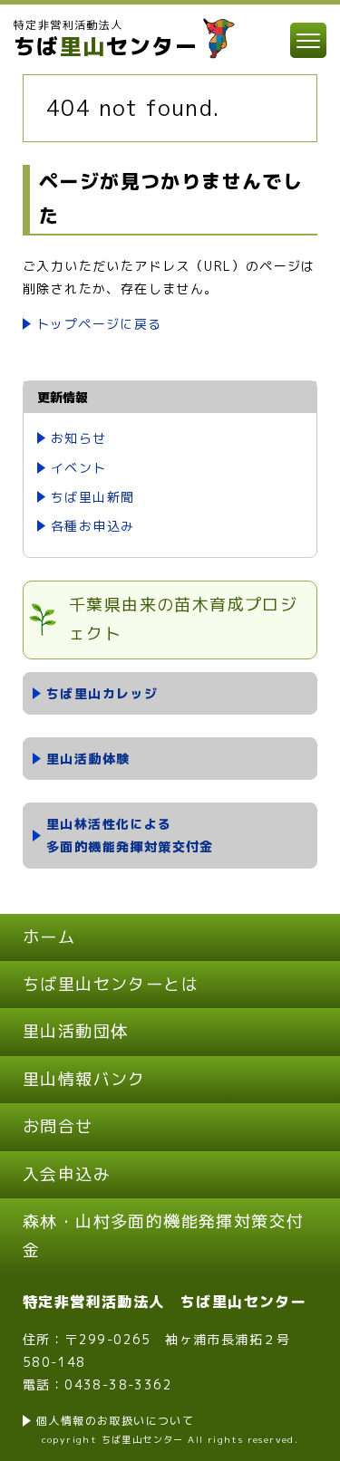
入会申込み (67, 1174)
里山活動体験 (88, 758)
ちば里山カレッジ (102, 693)
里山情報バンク (84, 1079)
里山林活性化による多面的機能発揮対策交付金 (130, 835)
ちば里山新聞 (92, 496)
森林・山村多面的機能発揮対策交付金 (163, 1236)
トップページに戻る (99, 323)
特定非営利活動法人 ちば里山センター (164, 1302)
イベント (79, 467)
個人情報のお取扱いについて (115, 1420)
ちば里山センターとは (111, 984)
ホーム (49, 937)
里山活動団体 (75, 1031)
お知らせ (79, 438)
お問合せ (58, 1126)
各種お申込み (92, 525)
